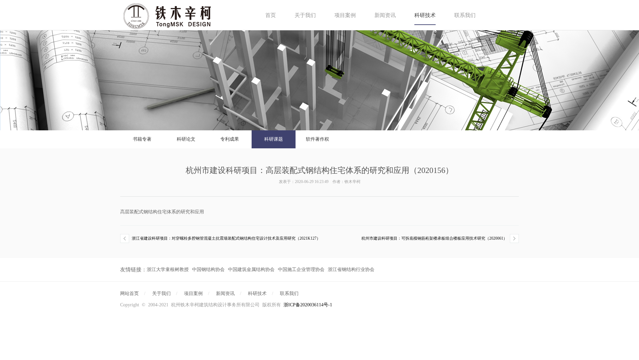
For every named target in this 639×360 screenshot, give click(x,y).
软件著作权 (317, 139)
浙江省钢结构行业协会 (351, 269)
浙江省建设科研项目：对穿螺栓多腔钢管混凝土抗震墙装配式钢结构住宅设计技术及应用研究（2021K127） (226, 238)
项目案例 (345, 15)
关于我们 (305, 15)
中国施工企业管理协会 (301, 269)
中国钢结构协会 (208, 269)
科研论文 (186, 139)
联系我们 (465, 15)
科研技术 (425, 15)
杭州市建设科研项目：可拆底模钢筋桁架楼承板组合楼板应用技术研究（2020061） (434, 238)
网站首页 (129, 293)
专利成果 (229, 139)
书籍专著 (142, 139)
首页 (270, 15)
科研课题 (273, 139)
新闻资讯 (385, 15)
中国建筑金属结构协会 (251, 269)
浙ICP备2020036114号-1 (308, 304)
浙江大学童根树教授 (168, 269)
